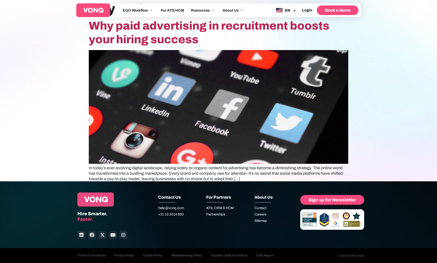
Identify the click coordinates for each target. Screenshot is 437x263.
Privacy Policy (124, 255)
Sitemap (260, 221)
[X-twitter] (102, 235)
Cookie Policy (152, 255)
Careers (260, 214)
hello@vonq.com (171, 208)
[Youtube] (113, 235)
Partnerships (215, 214)
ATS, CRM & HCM (220, 208)
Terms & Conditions (91, 255)
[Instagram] (123, 235)
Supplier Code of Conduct (229, 255)
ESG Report (265, 255)
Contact (260, 208)
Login (307, 10)
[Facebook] (92, 235)
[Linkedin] (81, 235)
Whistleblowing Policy (186, 255)
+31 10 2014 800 (171, 214)
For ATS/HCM (172, 10)
